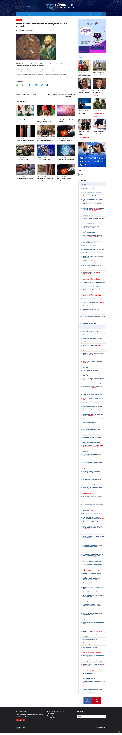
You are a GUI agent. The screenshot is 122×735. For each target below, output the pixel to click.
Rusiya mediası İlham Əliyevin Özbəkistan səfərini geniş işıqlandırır (93, 635)
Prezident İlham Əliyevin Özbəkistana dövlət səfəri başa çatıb (92, 387)
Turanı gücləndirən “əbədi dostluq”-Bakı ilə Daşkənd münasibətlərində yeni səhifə (93, 518)
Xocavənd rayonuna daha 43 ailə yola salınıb (92, 192)
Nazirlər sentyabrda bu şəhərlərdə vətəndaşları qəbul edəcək (93, 510)
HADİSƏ (81, 14)
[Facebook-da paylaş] (24, 85)
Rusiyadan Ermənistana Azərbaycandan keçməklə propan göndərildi (93, 656)
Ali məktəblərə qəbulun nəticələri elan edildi (92, 406)
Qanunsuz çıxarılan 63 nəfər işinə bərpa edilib (99, 132)
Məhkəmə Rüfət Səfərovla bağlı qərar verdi (92, 573)
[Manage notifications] (119, 732)
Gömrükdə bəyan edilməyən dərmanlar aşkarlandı (93, 418)
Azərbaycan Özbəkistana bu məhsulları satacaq (93, 425)
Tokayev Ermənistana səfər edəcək (90, 370)
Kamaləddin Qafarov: (93, 278)
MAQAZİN (90, 14)
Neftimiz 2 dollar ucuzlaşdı (89, 305)
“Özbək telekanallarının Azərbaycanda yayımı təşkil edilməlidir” (93, 618)
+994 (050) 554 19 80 (52, 713)
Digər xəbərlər (92, 692)
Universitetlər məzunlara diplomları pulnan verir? (93, 249)
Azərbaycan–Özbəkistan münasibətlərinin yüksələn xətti (92, 455)
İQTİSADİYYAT (31, 14)
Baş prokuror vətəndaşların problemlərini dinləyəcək (92, 480)
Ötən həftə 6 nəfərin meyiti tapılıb (90, 647)
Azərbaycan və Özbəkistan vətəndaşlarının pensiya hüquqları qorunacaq (92, 463)
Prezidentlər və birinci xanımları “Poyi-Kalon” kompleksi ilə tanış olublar (92, 433)
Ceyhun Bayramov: (92, 541)
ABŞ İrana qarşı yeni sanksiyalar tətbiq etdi (92, 341)
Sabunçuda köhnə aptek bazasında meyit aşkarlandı (92, 450)
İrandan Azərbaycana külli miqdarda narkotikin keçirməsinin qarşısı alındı (93, 678)
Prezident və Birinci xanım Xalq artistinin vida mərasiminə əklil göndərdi (93, 214)
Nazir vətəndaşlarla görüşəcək (89, 476)
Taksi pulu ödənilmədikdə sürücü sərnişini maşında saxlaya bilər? (92, 290)
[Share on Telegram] (42, 85)
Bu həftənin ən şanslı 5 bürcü (44, 159)
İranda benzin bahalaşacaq (89, 673)
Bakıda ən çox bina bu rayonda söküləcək (98, 73)
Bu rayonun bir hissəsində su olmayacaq (91, 391)
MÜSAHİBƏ (58, 14)
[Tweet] (37, 85)
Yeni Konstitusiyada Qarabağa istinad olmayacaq (94, 682)
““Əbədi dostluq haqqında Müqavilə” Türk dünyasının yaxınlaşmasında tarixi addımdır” (92, 204)
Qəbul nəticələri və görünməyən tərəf (91, 309)
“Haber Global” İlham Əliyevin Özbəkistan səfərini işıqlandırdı (93, 379)
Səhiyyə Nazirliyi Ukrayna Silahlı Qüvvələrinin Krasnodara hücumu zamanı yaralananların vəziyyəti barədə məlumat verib (93, 578)
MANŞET (18, 14)
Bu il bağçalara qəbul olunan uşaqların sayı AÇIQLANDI (92, 375)
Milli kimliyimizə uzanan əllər (91, 273)
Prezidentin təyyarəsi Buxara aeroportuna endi (93, 665)
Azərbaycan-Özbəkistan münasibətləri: (93, 446)
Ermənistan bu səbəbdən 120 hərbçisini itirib (92, 437)
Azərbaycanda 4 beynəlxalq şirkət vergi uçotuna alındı (93, 627)
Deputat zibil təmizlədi (22, 159)
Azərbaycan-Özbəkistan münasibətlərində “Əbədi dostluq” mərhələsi (94, 537)
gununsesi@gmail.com (52, 715)
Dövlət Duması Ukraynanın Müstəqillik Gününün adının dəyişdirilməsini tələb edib (93, 600)
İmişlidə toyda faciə (92, 631)
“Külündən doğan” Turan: (93, 261)
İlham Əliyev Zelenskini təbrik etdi (90, 686)
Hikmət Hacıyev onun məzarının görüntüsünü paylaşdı (92, 488)
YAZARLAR (73, 14)
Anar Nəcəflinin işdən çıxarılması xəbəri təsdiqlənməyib (98, 93)
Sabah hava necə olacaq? (88, 188)
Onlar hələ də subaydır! (22, 119)
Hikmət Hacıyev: (93, 651)
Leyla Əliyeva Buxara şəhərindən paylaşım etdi (93, 399)
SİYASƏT (26, 14)
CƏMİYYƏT (37, 14)
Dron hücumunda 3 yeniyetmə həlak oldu (91, 513)
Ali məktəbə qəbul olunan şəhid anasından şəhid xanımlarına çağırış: (93, 209)
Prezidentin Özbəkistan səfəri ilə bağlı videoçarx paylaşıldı (93, 349)
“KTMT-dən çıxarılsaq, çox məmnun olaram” (92, 550)
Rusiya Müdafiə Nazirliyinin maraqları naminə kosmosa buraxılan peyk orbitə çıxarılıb (92, 609)
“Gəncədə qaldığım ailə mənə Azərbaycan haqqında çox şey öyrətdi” (44, 121)
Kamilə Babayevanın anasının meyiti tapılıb (84, 91)
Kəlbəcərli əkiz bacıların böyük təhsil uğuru (94, 236)
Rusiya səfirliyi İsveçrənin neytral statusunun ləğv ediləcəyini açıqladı (93, 596)
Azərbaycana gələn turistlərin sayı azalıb (92, 286)
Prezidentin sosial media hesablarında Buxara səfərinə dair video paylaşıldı (93, 532)
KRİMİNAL (77, 14)
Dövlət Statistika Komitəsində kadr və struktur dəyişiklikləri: (93, 415)
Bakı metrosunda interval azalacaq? (92, 459)
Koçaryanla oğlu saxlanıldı (88, 268)
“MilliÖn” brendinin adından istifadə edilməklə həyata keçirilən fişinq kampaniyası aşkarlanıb (93, 561)
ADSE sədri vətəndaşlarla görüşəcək (91, 484)
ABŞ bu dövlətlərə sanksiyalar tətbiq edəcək (92, 394)
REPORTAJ (45, 14)
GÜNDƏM (22, 14)
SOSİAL (62, 14)
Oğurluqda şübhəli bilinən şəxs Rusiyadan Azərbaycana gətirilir (92, 410)
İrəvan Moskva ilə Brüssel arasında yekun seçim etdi (93, 623)
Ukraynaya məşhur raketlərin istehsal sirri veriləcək (92, 522)
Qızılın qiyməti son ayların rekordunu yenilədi (92, 195)
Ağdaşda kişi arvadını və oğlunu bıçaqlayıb (92, 689)
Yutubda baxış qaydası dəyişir (64, 140)
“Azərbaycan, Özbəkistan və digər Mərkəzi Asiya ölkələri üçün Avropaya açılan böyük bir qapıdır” (93, 661)
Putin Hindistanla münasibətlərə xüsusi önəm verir (94, 252)
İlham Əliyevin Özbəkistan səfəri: (92, 643)
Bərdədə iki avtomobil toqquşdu (93, 345)
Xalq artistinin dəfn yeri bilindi (89, 357)
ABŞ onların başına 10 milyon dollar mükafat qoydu (94, 282)
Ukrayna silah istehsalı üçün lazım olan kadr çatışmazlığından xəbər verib (92, 242)
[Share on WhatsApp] (18, 85)
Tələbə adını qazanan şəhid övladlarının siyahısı (93, 218)
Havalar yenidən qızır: (94, 591)
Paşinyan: (94, 493)
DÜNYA (41, 14)
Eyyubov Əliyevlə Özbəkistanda (90, 639)
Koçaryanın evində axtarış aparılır (90, 319)
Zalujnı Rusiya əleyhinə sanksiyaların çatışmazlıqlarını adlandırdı (91, 227)
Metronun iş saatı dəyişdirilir (89, 245)
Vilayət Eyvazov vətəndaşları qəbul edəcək (92, 501)
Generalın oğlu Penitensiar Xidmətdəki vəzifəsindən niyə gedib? (84, 74)
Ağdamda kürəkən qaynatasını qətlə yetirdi (92, 298)
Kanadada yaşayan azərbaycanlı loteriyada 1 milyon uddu (84, 112)
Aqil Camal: (93, 570)
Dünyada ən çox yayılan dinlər (89, 323)
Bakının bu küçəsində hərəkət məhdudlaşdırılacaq (94, 383)
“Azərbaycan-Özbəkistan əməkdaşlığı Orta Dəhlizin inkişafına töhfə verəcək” (92, 546)
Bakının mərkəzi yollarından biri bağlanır (92, 429)
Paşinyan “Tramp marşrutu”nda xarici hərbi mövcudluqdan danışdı (92, 614)
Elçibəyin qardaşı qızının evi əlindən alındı (92, 362)
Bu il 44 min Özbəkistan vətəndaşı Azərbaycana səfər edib (93, 367)
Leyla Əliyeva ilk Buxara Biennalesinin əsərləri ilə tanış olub (93, 354)
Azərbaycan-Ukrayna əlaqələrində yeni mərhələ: (83, 134)
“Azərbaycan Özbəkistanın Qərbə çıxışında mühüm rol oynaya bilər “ (92, 583)
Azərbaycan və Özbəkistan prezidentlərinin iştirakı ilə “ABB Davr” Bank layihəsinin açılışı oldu (93, 527)
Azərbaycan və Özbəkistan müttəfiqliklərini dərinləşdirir (92, 565)
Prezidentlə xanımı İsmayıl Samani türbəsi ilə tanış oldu (94, 588)
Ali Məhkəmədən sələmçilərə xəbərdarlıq (92, 265)
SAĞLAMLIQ (86, 14)
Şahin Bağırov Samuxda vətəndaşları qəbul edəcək (92, 497)
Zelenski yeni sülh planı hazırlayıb (90, 312)
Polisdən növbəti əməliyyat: (92, 468)
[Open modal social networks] (47, 85)
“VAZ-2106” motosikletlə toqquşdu (93, 302)
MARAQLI (95, 14)
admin (23, 30)
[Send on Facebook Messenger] (31, 85)
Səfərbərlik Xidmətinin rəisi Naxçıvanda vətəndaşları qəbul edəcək (91, 472)
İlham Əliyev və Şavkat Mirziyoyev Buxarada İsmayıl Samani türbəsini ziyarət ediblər (92, 442)
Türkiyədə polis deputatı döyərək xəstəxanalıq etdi (93, 200)
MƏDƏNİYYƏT (67, 14)
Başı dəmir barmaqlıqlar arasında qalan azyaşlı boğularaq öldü (93, 257)
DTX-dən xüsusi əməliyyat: (98, 113)
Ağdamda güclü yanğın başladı (90, 422)
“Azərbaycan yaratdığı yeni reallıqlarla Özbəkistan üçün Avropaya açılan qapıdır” (92, 605)
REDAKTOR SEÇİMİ (52, 14)
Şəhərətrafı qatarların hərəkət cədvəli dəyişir (92, 402)
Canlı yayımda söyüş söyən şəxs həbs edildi (92, 338)
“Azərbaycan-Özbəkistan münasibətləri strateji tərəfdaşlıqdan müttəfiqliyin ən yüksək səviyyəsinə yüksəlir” (93, 555)
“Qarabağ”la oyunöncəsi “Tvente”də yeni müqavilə (94, 316)
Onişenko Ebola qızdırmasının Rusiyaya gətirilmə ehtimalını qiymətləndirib (93, 222)
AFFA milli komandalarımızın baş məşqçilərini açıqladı (93, 505)
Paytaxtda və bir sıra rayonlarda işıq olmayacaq (93, 334)
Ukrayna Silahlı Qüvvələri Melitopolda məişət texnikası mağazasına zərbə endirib (92, 231)
